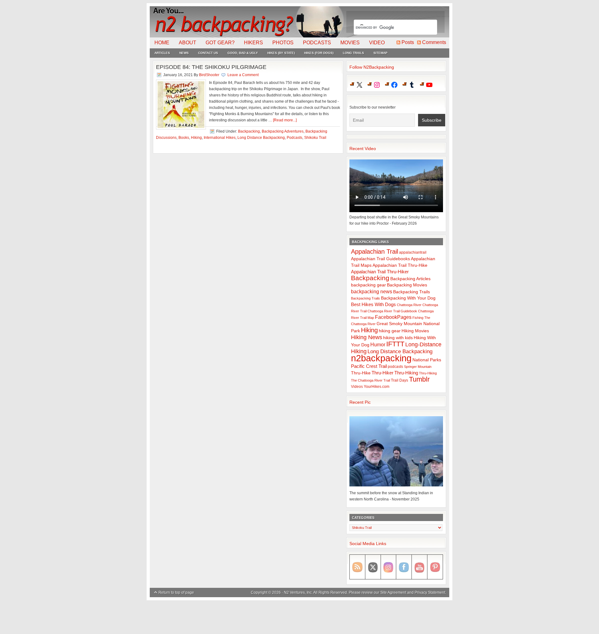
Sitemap (380, 53)
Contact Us (208, 53)
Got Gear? (220, 42)
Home (161, 42)
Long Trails (353, 53)
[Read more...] (285, 120)
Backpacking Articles (410, 278)
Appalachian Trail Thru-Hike (400, 265)
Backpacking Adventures (283, 131)
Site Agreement (393, 592)
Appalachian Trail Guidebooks (380, 258)
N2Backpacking (247, 21)
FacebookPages (393, 317)
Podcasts (317, 42)
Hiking (196, 137)
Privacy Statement (430, 592)
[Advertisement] (299, 617)
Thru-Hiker (382, 372)
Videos (357, 386)
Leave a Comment (243, 75)
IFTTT (395, 344)
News (184, 53)
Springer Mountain (417, 366)
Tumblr (419, 379)
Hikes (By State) (281, 53)
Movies (350, 42)
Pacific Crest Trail (369, 366)
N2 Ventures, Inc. (298, 592)
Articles (162, 53)
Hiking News (366, 337)
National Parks (426, 360)
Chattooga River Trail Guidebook (392, 311)
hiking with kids (398, 337)
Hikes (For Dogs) (319, 53)
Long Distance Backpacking (261, 137)
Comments (434, 42)
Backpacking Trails (411, 291)
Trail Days (399, 380)
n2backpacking (381, 358)
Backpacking (249, 131)
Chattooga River (409, 305)
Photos (283, 42)
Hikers (253, 42)
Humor (377, 344)
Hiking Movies (415, 331)
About (187, 42)
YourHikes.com (376, 386)
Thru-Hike (361, 373)
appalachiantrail (412, 252)
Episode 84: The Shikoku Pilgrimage (211, 67)
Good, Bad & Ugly (242, 53)
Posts (408, 42)
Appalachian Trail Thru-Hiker (380, 271)
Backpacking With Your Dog (408, 298)
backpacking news (371, 291)
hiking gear (390, 331)
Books (183, 137)
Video (377, 42)
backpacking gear (368, 285)
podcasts (395, 366)
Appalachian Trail (374, 251)
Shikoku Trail (315, 137)
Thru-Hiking (406, 372)
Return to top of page (176, 592)
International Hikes (220, 137)
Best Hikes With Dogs (373, 304)
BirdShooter (209, 75)
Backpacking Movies (407, 285)
